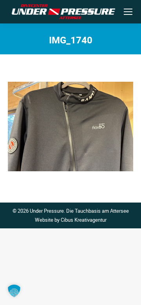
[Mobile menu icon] (128, 12)
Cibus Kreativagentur (84, 219)
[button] (14, 291)
